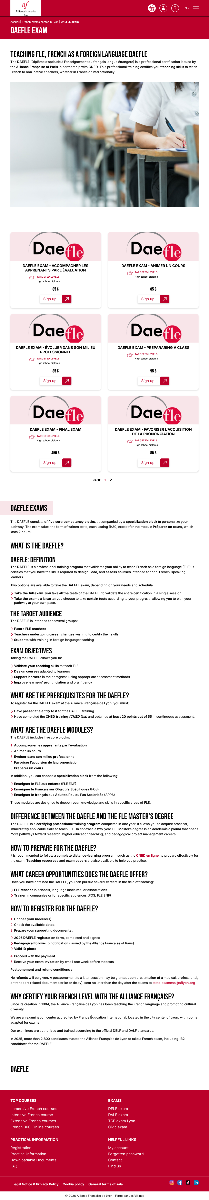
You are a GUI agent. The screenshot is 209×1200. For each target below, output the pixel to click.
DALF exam (118, 1115)
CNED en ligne (147, 855)
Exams (115, 1100)
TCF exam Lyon (121, 1121)
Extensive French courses (33, 1121)
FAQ (13, 1166)
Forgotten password (126, 1154)
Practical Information (34, 1139)
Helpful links (122, 1139)
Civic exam (117, 1127)
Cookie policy (73, 1184)
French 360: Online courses (34, 1127)
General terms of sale (105, 1184)
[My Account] (163, 8)
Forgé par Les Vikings (129, 1195)
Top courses (23, 1100)
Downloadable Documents (33, 1160)
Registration (20, 1148)
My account (118, 1148)
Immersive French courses (33, 1109)
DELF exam (118, 1109)
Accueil (15, 21)
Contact (115, 1160)
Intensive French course (31, 1115)
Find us (114, 1166)
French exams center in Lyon (40, 21)
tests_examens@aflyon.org (174, 983)
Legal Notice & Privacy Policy (35, 1184)
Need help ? (175, 8)
